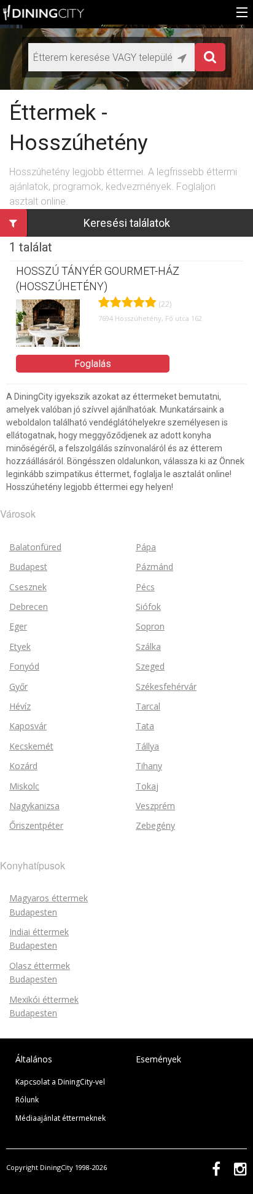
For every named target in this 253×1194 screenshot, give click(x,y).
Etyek (20, 646)
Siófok (148, 606)
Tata (145, 726)
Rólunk (27, 1099)
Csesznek (28, 587)
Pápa (146, 547)
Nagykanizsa (34, 806)
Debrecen (28, 606)
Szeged (150, 666)
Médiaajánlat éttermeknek (60, 1118)
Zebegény (155, 825)
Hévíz (20, 706)
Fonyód (24, 666)
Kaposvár (28, 726)
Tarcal (148, 706)
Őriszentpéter (36, 825)
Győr (18, 686)
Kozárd (23, 766)
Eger (18, 626)
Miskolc (24, 786)
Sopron (150, 626)
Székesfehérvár (166, 686)
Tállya (147, 746)
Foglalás (92, 364)
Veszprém (155, 806)
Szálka (148, 646)
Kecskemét (31, 746)
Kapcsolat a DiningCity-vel (60, 1082)
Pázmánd (154, 566)
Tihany (149, 766)
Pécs (145, 587)
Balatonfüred (35, 547)
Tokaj (147, 786)
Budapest (28, 566)
